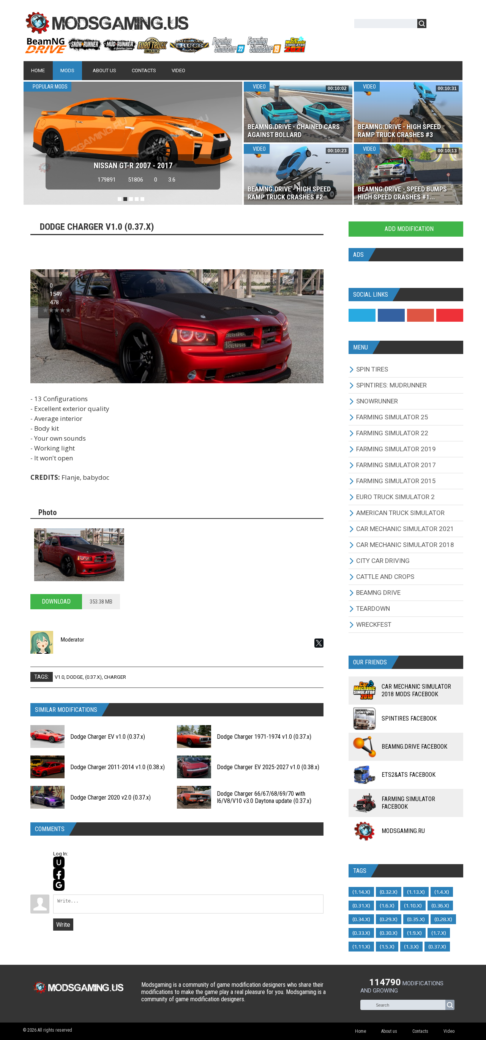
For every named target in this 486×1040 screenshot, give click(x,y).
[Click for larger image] (79, 554)
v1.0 (59, 677)
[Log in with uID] (59, 862)
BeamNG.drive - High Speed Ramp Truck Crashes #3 (399, 131)
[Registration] (454, 25)
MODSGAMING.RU (403, 831)
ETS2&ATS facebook (409, 774)
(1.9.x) (414, 933)
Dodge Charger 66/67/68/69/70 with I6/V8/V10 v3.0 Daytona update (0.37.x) (264, 797)
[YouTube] (449, 315)
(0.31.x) (361, 905)
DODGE (74, 677)
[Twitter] (362, 315)
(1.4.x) (441, 892)
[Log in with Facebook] (59, 873)
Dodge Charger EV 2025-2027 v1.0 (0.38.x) (268, 767)
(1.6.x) (387, 905)
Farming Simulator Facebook (408, 802)
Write (63, 924)
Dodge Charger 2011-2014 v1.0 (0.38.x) (117, 767)
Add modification (408, 228)
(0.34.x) (361, 919)
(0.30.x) (389, 933)
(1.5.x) (387, 947)
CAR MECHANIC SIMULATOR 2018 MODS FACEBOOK (416, 690)
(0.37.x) (93, 677)
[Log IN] (436, 25)
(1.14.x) (361, 892)
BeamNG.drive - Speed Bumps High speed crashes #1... (402, 193)
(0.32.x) (389, 892)
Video (259, 87)
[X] (318, 643)
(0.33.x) (361, 933)
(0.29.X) (389, 919)
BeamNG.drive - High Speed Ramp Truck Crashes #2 (289, 193)
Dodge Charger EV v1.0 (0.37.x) (107, 736)
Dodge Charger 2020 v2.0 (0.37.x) (110, 797)
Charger (115, 677)
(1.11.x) (361, 947)
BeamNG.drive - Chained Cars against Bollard (294, 131)
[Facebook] (391, 315)
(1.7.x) (438, 933)
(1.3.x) (411, 947)
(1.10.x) (413, 905)
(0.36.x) (440, 905)
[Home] (165, 50)
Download (56, 601)
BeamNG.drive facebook (414, 746)
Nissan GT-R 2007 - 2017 (133, 165)
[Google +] (420, 315)
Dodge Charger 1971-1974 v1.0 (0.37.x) (264, 736)
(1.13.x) (416, 892)
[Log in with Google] (59, 885)
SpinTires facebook (409, 718)
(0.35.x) (416, 919)
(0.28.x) (443, 919)
